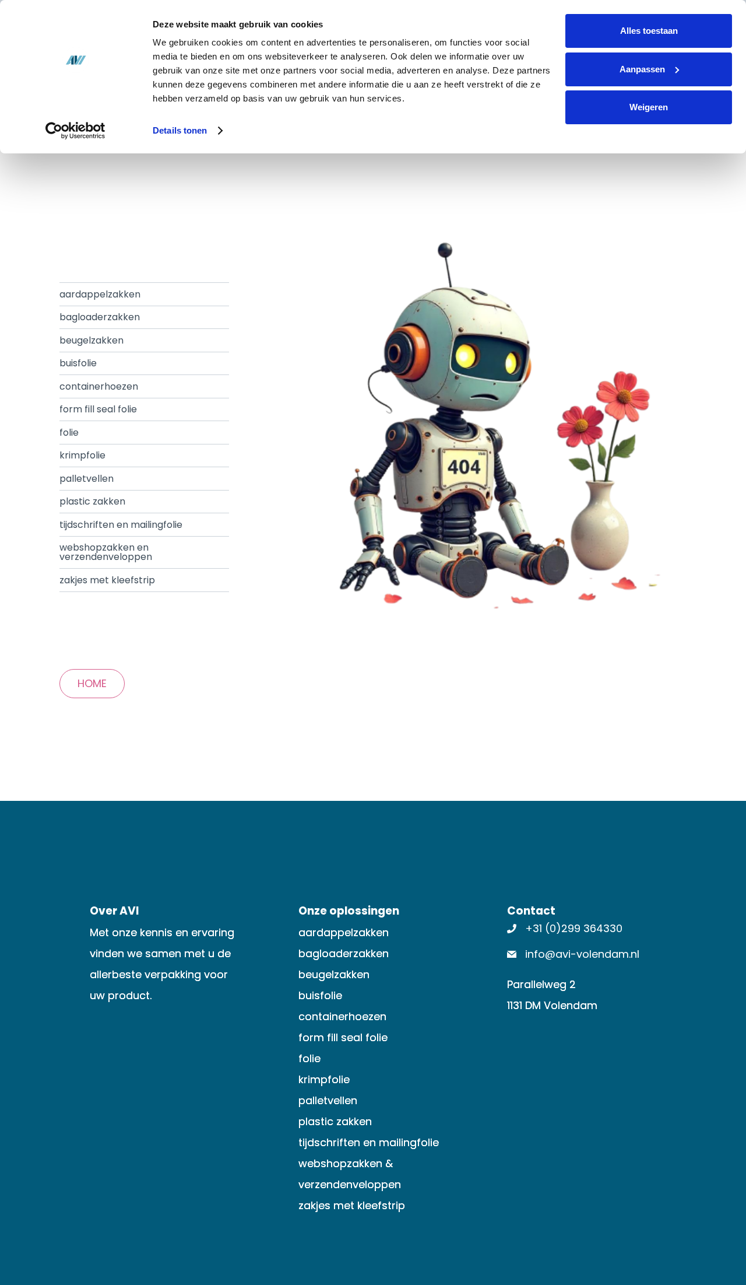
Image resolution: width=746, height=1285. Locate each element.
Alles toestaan (649, 31)
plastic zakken (92, 501)
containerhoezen (98, 386)
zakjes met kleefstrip (107, 580)
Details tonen (180, 130)
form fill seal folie (98, 409)
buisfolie (78, 363)
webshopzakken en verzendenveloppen (105, 552)
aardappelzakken (99, 294)
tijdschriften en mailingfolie (120, 524)
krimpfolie (82, 455)
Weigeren (648, 107)
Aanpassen (642, 69)
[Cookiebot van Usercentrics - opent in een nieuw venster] (75, 130)
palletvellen (86, 478)
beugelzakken (91, 340)
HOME (92, 683)
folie (69, 432)
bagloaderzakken (99, 317)
